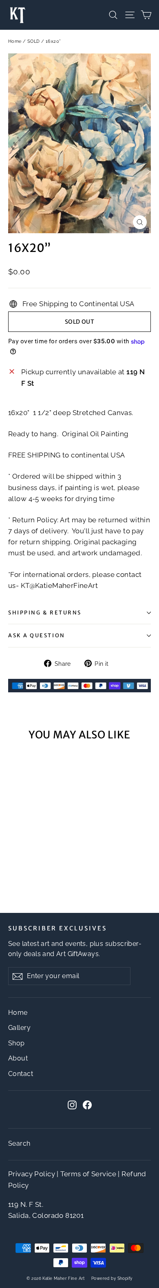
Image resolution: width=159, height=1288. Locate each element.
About (18, 1058)
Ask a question (36, 635)
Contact (20, 1074)
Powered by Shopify (111, 1278)
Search (19, 1143)
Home (15, 41)
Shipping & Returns (45, 612)
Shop (16, 1043)
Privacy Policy (31, 1174)
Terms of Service (88, 1174)
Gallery (19, 1028)
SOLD (33, 41)
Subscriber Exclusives (57, 928)
